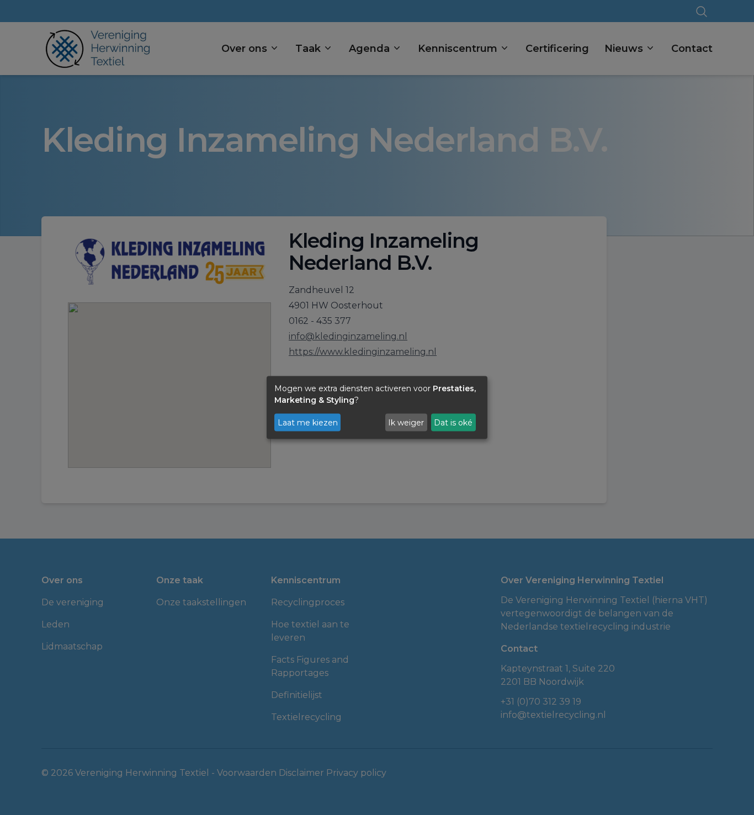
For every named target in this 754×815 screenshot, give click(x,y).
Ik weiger (406, 422)
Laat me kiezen (308, 422)
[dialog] (377, 407)
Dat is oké (453, 422)
